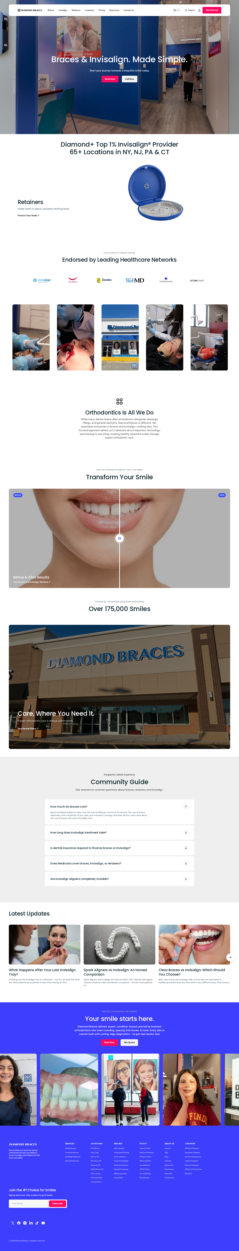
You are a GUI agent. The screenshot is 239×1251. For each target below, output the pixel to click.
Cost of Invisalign (121, 1161)
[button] (190, 10)
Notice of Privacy (147, 1152)
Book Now (110, 79)
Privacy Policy (145, 1157)
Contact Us (169, 1178)
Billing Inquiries (120, 1173)
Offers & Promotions (193, 1169)
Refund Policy (145, 1161)
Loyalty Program (191, 1161)
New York (95, 1152)
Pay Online (118, 1178)
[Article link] (44, 957)
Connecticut (96, 1182)
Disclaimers (145, 1178)
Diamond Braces (22, 1241)
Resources (169, 1165)
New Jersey (96, 1173)
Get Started (212, 10)
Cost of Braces (120, 1157)
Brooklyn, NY (96, 1161)
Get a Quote (119, 1148)
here (90, 818)
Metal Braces (70, 1148)
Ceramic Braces (71, 1152)
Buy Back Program (192, 1152)
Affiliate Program (192, 1148)
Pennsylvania (96, 1178)
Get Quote (129, 1042)
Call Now (129, 79)
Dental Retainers (72, 1161)
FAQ (166, 1152)
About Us (168, 1173)
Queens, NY (95, 1165)
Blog (166, 1157)
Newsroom (169, 1169)
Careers (168, 1161)
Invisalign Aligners (72, 1157)
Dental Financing (121, 1169)
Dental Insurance (121, 1165)
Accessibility (145, 1173)
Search (167, 1148)
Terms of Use (145, 1148)
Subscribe (57, 1203)
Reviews (188, 1173)
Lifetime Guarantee (193, 1157)
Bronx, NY (95, 1157)
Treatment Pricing (121, 1152)
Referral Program (192, 1165)
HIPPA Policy (145, 1169)
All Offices (95, 1148)
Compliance (145, 1165)
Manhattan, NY (97, 1169)
